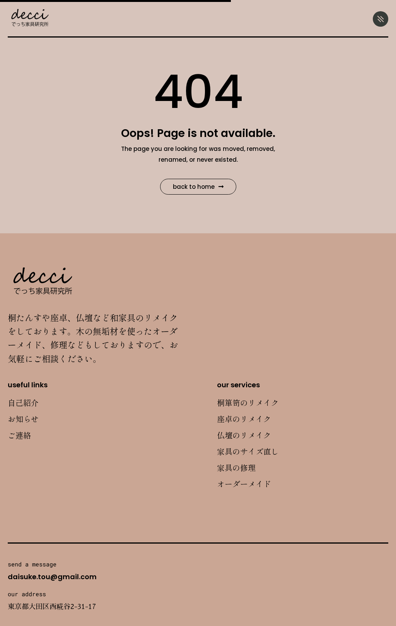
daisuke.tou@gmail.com (52, 577)
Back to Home (194, 187)
